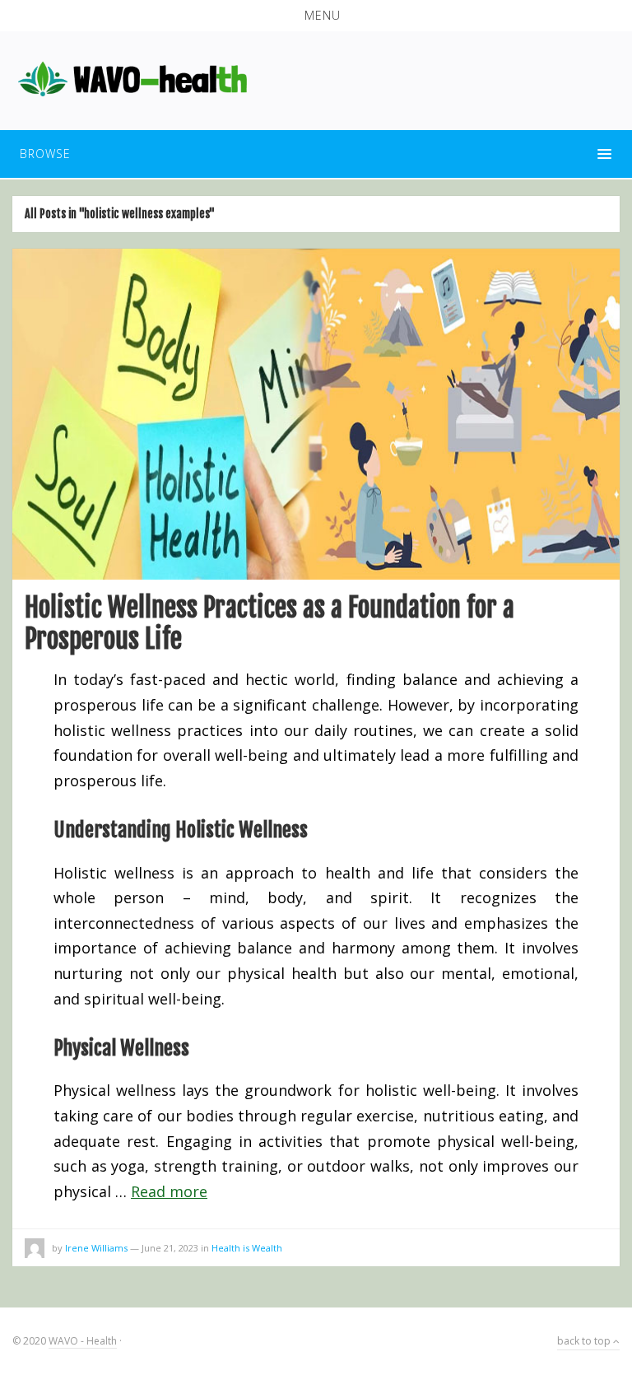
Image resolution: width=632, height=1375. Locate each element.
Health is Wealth (246, 1248)
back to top (585, 1341)
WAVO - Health (83, 1341)
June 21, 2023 (170, 1248)
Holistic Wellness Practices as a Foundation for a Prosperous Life (269, 623)
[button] (316, 15)
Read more (169, 1191)
